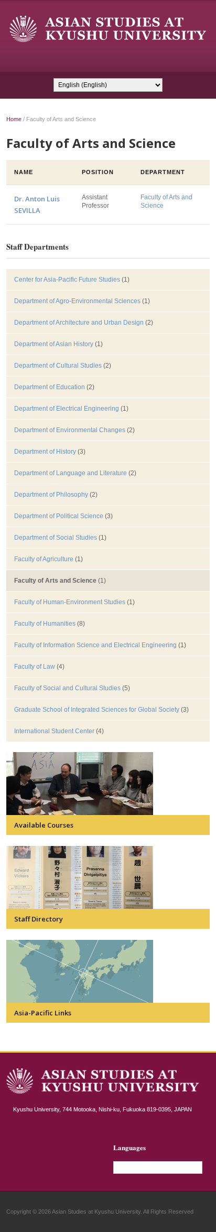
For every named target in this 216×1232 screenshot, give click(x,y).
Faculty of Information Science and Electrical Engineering (95, 645)
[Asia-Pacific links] (79, 970)
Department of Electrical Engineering (66, 408)
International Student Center (54, 731)
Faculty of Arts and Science (55, 580)
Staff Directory (38, 919)
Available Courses (43, 825)
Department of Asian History (53, 344)
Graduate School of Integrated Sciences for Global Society (96, 709)
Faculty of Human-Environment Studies (69, 602)
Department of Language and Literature (70, 473)
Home (13, 119)
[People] (79, 877)
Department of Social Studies (55, 537)
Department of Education (49, 387)
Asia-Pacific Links (42, 1012)
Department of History (45, 451)
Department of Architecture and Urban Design (79, 322)
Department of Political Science (58, 516)
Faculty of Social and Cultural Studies (67, 688)
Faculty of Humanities (44, 623)
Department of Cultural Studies (58, 365)
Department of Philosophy (51, 494)
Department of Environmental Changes (69, 430)
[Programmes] (79, 783)
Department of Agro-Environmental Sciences (77, 301)
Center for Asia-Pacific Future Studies (67, 279)
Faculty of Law (34, 666)
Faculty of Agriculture (43, 559)
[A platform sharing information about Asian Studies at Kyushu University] (108, 28)
